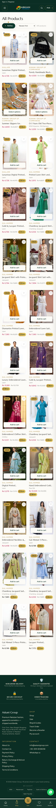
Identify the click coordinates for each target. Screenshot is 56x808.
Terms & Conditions (10, 772)
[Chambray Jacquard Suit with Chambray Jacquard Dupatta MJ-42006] (41, 412)
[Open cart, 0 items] (28, 800)
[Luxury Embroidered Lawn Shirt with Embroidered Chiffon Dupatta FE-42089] (14, 358)
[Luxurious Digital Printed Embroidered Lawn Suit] (14, 48)
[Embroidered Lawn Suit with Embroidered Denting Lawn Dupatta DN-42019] (41, 306)
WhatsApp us (35, 755)
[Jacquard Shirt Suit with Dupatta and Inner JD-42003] (41, 255)
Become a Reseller (37, 733)
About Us (6, 748)
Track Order (34, 729)
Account (50, 805)
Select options (14, 112)
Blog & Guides (35, 725)
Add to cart (14, 60)
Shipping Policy (8, 769)
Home (6, 805)
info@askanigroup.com (39, 748)
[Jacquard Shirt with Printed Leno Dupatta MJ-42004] (14, 255)
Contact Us (6, 751)
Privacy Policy (7, 759)
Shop (16, 805)
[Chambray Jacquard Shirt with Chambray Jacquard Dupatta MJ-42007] (41, 204)
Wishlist (39, 805)
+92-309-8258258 (37, 751)
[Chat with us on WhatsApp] (50, 792)
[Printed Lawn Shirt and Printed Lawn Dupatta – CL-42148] (41, 152)
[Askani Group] (23, 8)
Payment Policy (8, 755)
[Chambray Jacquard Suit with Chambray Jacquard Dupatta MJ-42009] (14, 569)
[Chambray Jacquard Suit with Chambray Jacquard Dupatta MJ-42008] (41, 569)
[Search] (41, 8)
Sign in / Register (8, 2)
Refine (9, 26)
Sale (31, 722)
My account (34, 736)
